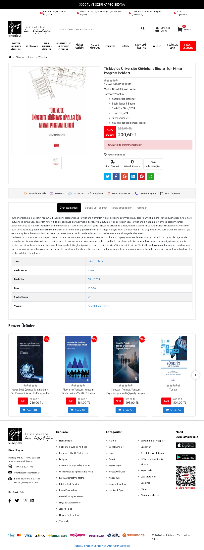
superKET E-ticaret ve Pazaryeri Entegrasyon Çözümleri (102, 545)
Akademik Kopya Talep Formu (74, 465)
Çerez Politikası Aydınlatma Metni (76, 471)
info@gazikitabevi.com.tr (27, 472)
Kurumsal (62, 432)
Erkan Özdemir (96, 261)
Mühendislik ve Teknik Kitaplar (152, 462)
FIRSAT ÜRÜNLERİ (187, 46)
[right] (195, 375)
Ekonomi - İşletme (150, 495)
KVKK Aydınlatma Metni (71, 477)
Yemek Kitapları (117, 483)
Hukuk (112, 440)
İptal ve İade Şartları (69, 483)
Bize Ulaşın (15, 450)
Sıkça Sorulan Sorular (70, 502)
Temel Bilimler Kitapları (153, 452)
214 (89, 296)
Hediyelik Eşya (116, 490)
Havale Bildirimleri (69, 514)
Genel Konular (116, 446)
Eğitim (144, 488)
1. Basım (92, 270)
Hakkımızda (65, 440)
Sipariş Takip (65, 508)
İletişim (63, 459)
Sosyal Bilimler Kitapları (153, 440)
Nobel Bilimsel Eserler (99, 305)
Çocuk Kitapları (148, 476)
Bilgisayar (146, 446)
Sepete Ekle (32, 410)
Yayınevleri (65, 521)
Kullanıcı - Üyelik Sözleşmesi (73, 452)
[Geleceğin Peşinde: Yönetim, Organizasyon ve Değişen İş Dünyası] (126, 359)
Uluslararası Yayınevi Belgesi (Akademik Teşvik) (101, 13)
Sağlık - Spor (115, 465)
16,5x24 (92, 288)
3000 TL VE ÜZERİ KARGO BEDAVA (102, 4)
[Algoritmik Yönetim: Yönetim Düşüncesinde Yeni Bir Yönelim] (78, 359)
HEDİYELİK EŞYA (172, 46)
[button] (185, 29)
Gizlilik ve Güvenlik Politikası (73, 446)
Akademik (114, 477)
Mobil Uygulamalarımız (186, 434)
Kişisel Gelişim (148, 470)
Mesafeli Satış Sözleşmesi (71, 496)
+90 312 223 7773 (23, 466)
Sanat (112, 459)
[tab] (69, 207)
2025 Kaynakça (182, 13)
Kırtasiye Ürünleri (118, 471)
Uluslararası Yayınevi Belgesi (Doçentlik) (146, 13)
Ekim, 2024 (94, 279)
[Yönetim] (173, 359)
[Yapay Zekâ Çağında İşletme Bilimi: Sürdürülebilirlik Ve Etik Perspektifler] (30, 359)
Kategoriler (114, 432)
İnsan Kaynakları (68, 490)
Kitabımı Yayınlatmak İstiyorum (54, 13)
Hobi (111, 452)
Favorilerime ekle (116, 154)
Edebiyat (145, 482)
